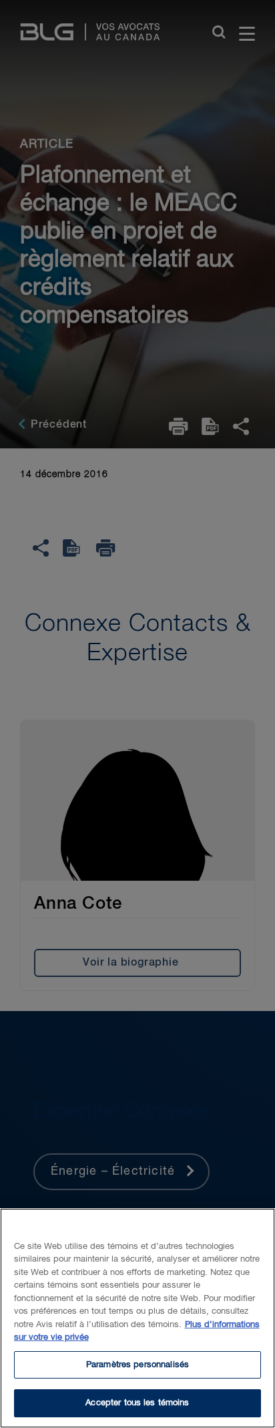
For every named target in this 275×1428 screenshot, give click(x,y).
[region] (137, 1318)
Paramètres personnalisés (137, 1365)
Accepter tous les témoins (137, 1403)
